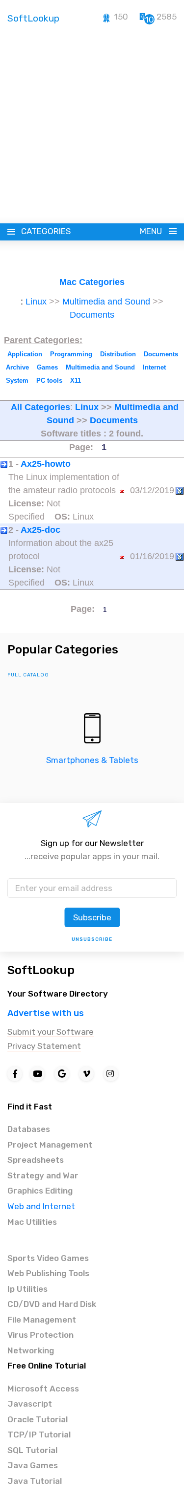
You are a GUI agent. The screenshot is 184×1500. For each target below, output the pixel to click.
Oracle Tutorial (37, 1419)
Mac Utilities (32, 1222)
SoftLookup (41, 970)
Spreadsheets (35, 1160)
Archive (17, 367)
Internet (154, 367)
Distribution (118, 354)
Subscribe (92, 917)
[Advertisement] (92, 127)
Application (24, 354)
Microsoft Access (43, 1388)
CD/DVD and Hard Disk (51, 1304)
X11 (75, 380)
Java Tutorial (34, 1481)
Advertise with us (45, 1013)
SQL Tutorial (32, 1450)
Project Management (49, 1145)
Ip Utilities (27, 1289)
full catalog (28, 675)
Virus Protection (40, 1335)
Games (47, 367)
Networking (30, 1350)
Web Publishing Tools (48, 1273)
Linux (36, 301)
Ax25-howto (46, 464)
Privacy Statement (44, 1046)
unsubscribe (92, 939)
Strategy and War (43, 1175)
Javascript (29, 1404)
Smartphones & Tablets (92, 760)
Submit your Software (50, 1032)
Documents (92, 315)
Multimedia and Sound (106, 301)
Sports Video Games (48, 1258)
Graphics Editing (40, 1191)
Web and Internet (41, 1206)
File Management (41, 1320)
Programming (71, 354)
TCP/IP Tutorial (39, 1434)
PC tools (49, 380)
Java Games (32, 1465)
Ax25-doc (40, 530)
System (17, 380)
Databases (28, 1129)
